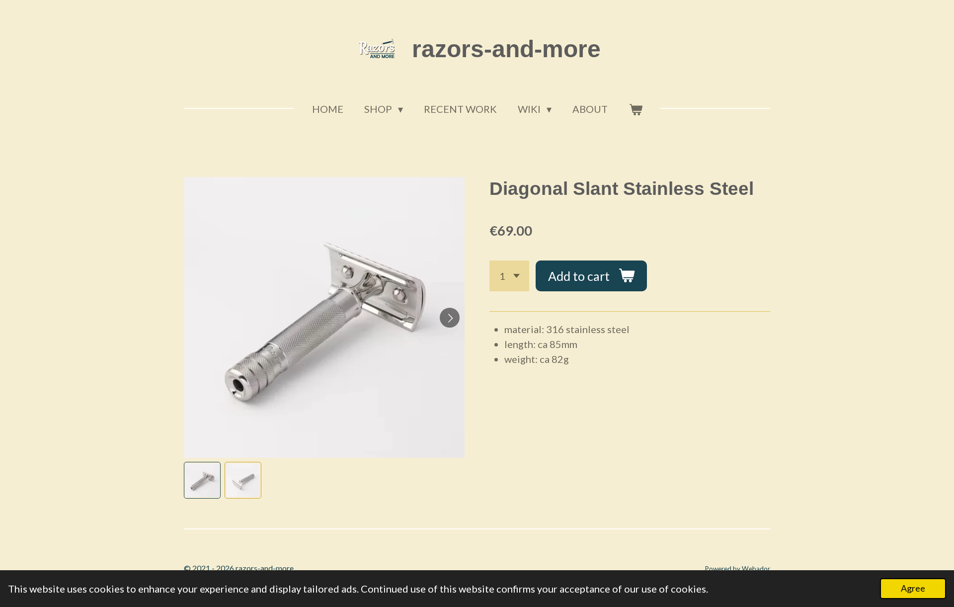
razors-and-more (506, 49)
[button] (202, 480)
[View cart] (635, 108)
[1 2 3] (509, 276)
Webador (756, 569)
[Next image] (450, 318)
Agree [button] (913, 588)
